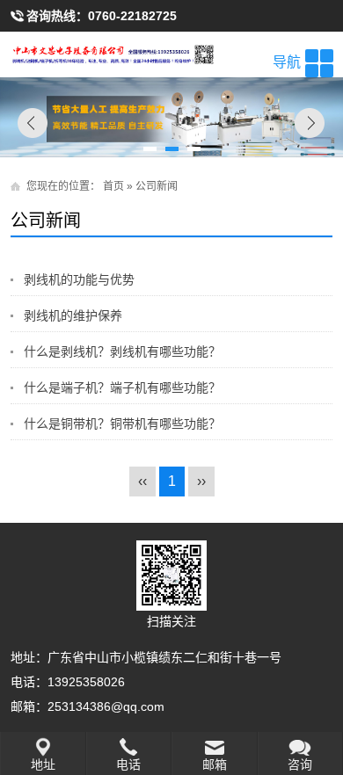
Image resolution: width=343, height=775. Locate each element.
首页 (113, 186)
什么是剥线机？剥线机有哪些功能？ (122, 351)
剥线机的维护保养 (73, 315)
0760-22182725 (132, 16)
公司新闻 (156, 186)
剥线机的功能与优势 (79, 279)
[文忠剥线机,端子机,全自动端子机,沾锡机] (171, 54)
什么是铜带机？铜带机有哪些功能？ (122, 423)
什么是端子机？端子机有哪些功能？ (122, 387)
